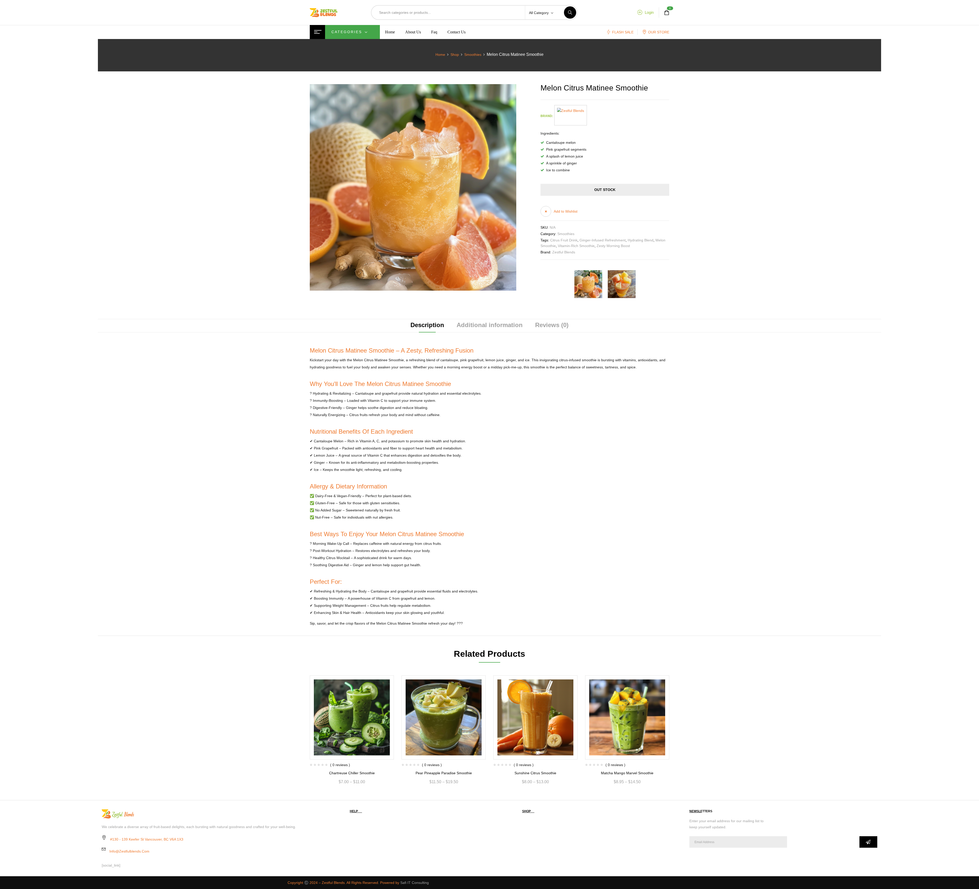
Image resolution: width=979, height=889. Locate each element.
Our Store (658, 32)
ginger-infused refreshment (602, 240)
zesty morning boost (613, 246)
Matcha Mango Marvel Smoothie (627, 773)
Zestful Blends (563, 252)
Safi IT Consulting (414, 883)
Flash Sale (623, 32)
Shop (454, 55)
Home (440, 55)
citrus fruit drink (563, 240)
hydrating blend (640, 240)
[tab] (427, 325)
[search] (570, 12)
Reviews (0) (552, 325)
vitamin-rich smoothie (576, 246)
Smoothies (472, 55)
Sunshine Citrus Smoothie (535, 773)
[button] (558, 211)
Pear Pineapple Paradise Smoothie (444, 773)
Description (427, 325)
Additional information (490, 325)
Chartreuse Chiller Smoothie (352, 773)
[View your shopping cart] (666, 12)
